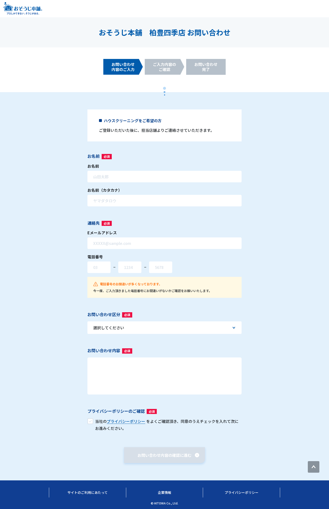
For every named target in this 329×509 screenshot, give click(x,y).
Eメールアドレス (102, 232)
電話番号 (95, 257)
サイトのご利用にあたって (87, 492)
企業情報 (164, 492)
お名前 (93, 166)
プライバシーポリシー (241, 492)
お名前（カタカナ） (104, 190)
